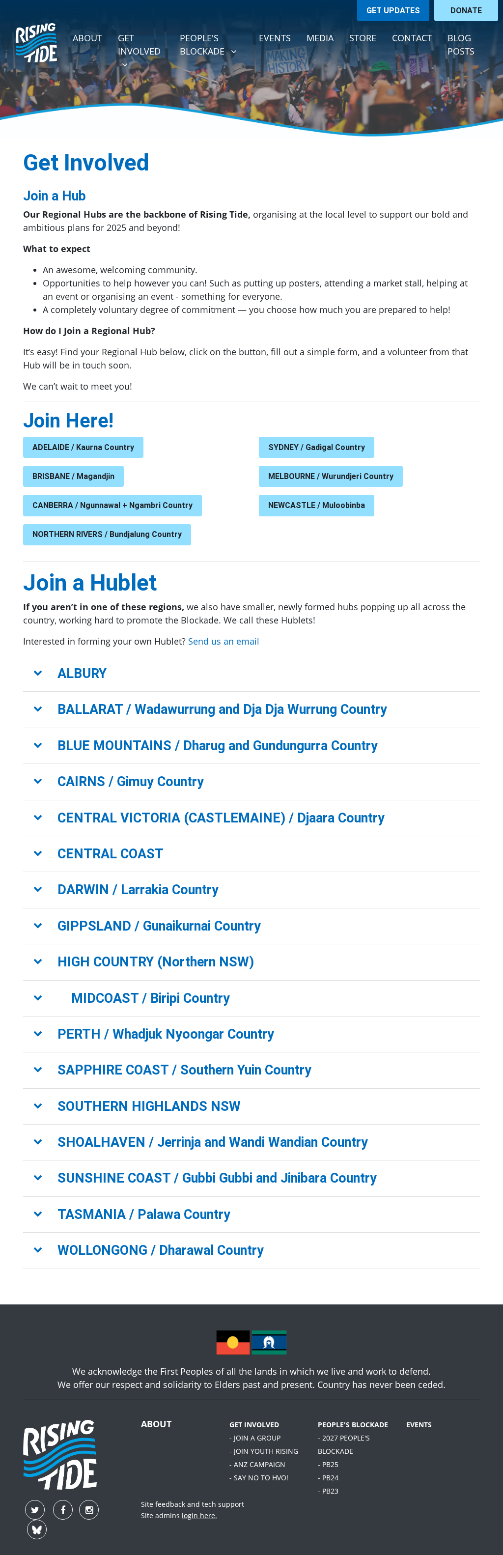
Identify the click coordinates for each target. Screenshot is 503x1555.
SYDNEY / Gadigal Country (316, 447)
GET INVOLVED (254, 1424)
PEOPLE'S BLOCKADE (353, 1424)
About (87, 38)
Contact (412, 38)
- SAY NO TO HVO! (258, 1477)
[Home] (36, 43)
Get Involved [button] (144, 44)
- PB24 (328, 1477)
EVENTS (419, 1424)
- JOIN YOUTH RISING (263, 1451)
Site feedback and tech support (192, 1504)
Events (275, 38)
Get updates (393, 10)
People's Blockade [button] (215, 44)
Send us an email (223, 641)
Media (320, 38)
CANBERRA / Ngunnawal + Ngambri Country (112, 505)
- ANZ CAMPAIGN (257, 1464)
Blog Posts (461, 44)
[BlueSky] (37, 1530)
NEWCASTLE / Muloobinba (316, 505)
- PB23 (328, 1491)
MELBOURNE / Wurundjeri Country (330, 476)
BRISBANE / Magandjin (73, 476)
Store (362, 38)
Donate (466, 10)
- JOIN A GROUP (254, 1437)
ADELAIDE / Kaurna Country (83, 447)
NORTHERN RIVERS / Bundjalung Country (107, 534)
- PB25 (328, 1464)
